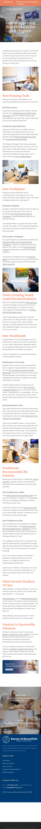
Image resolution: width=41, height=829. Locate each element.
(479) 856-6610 (13, 785)
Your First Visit (7, 766)
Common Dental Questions (11, 769)
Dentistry (20, 17)
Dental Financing (8, 772)
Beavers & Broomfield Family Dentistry (20, 36)
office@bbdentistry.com (14, 787)
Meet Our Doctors (8, 763)
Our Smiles (6, 760)
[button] (38, 9)
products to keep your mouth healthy (15, 634)
